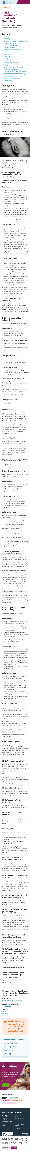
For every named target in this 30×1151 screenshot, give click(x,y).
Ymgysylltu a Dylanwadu (9, 1103)
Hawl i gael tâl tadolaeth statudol (11, 52)
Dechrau (6, 1085)
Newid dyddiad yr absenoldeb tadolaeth (13, 49)
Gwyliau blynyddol (8, 56)
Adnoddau (17, 1113)
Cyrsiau (16, 1115)
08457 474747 (8, 982)
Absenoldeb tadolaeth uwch (10, 51)
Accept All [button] (14, 1147)
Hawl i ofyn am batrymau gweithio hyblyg (13, 73)
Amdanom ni (4, 1115)
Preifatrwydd (17, 1127)
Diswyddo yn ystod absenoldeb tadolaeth (13, 67)
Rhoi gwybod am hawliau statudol (12, 69)
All (4, 1097)
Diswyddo (6, 65)
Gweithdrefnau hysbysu (9, 47)
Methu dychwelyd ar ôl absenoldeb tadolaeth (14, 75)
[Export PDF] (5, 1053)
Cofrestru (4, 1125)
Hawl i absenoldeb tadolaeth (10, 43)
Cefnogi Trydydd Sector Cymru (7, 1113)
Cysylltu (4, 1124)
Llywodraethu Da (6, 7)
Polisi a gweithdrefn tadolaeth (11, 40)
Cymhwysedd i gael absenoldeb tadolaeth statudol (16, 41)
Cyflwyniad (6, 38)
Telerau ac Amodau (19, 1124)
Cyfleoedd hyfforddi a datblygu (11, 62)
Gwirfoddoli (6, 1100)
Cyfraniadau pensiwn (9, 58)
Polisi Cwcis (17, 1128)
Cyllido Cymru (25, 1133)
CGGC (27, 1134)
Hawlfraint (17, 1125)
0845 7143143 (8, 1006)
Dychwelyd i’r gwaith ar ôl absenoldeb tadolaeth (15, 71)
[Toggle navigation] (27, 2)
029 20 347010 (8, 1011)
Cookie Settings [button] (6, 1147)
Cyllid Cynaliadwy (13, 1097)
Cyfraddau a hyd (7, 54)
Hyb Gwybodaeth (19, 1112)
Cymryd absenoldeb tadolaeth (11, 45)
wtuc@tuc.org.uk (6, 1013)
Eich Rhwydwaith (18, 1116)
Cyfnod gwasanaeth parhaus (10, 63)
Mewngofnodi (4, 1127)
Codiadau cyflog (7, 60)
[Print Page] (10, 1054)
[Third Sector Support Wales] (6, 2)
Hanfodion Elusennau (19, 1118)
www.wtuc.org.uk (6, 1015)
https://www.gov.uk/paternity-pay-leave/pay (12, 1000)
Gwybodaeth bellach (8, 80)
